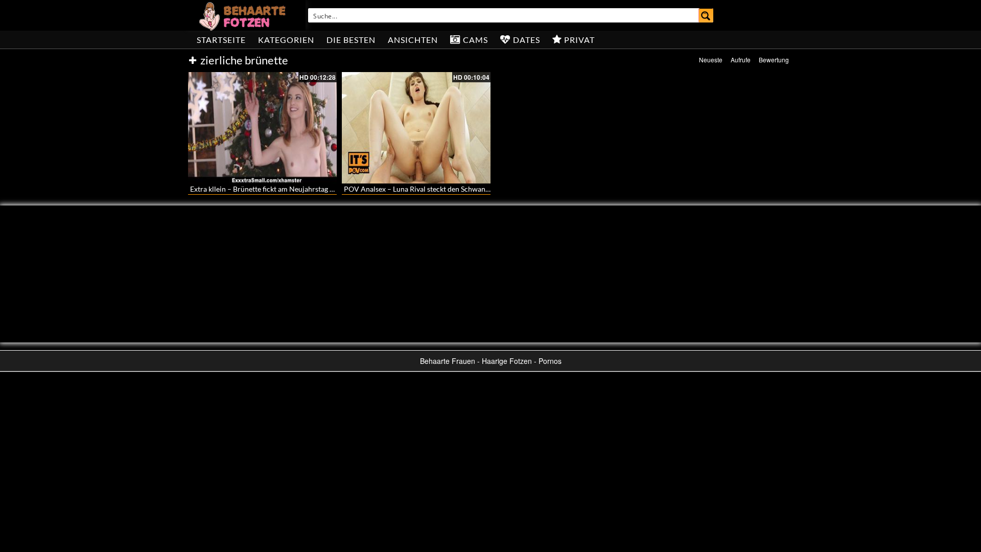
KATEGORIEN (286, 39)
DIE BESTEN (351, 39)
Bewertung (774, 59)
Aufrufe (741, 59)
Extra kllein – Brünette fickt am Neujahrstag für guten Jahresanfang (296, 189)
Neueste (710, 59)
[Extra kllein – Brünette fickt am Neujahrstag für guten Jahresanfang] (262, 127)
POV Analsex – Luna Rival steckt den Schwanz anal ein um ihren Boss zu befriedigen (476, 189)
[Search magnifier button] (706, 15)
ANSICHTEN (413, 39)
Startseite (221, 39)
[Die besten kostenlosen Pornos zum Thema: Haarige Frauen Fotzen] (244, 15)
